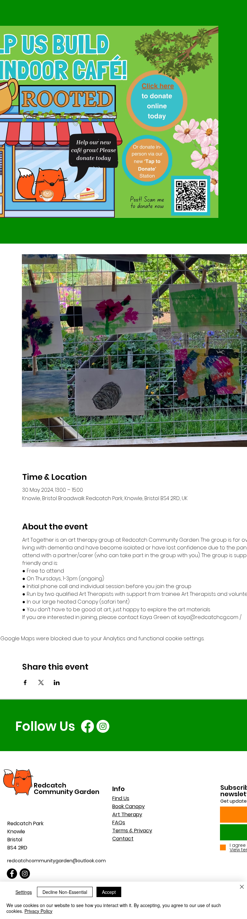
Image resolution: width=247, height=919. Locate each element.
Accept (109, 892)
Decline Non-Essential (64, 892)
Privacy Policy (38, 911)
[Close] (242, 887)
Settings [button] (23, 892)
